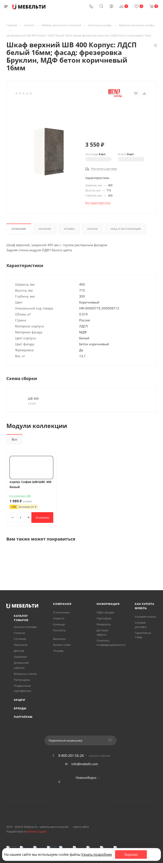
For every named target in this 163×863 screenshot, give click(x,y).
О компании (61, 612)
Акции (19, 700)
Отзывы (69, 228)
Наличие (45, 228)
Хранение (20, 657)
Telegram (76, 801)
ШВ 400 (33, 398)
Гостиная (20, 639)
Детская (19, 651)
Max (97, 801)
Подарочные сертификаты (22, 688)
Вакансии (59, 639)
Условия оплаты (145, 617)
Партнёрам (23, 717)
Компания (62, 604)
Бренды (20, 708)
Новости (58, 618)
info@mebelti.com (84, 764)
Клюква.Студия (36, 831)
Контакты (59, 630)
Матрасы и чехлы (25, 674)
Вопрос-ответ (62, 645)
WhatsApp (86, 801)
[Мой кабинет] (111, 6)
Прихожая (20, 645)
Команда (59, 624)
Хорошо (131, 854)
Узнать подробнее (96, 854)
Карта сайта (81, 827)
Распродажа (22, 680)
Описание (19, 228)
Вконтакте (65, 801)
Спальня (19, 633)
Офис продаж (105, 612)
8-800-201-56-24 (71, 755)
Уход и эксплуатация (125, 228)
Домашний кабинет (21, 665)
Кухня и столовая (25, 627)
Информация (108, 604)
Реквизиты (104, 624)
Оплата (92, 228)
